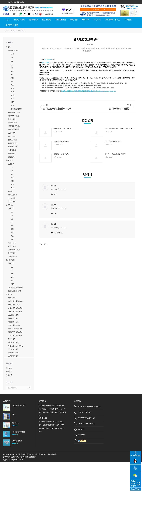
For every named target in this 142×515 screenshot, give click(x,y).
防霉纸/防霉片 (12, 143)
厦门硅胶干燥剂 (110, 48)
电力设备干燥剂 (13, 342)
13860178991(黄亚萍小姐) (86, 418)
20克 (12, 78)
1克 (12, 57)
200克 (12, 92)
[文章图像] (45, 132)
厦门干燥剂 (50, 48)
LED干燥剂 (11, 339)
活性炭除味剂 (12, 195)
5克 (12, 68)
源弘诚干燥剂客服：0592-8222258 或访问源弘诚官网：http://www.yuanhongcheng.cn (88, 91)
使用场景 (9, 294)
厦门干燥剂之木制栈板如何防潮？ (115, 154)
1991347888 (82, 435)
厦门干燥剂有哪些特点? (61, 141)
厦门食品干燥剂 (87, 51)
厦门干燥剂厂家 (59, 48)
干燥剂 (8, 47)
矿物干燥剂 (12, 119)
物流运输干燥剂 (13, 353)
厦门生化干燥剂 (90, 48)
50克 (12, 85)
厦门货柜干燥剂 (120, 48)
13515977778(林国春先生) (86, 423)
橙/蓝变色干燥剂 (13, 129)
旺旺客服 (135, 468)
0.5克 (12, 54)
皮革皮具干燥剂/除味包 (15, 308)
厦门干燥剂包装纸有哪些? (113, 141)
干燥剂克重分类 (13, 50)
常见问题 (90, 44)
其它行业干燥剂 (13, 356)
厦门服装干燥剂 (69, 48)
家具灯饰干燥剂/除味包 (15, 332)
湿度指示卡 (12, 157)
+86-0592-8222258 (84, 412)
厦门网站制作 (52, 454)
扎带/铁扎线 (12, 150)
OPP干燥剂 (12, 246)
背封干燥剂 (12, 243)
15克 (12, 74)
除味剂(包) (9, 160)
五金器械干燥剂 (13, 315)
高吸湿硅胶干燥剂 (14, 112)
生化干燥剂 (12, 133)
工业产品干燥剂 (13, 349)
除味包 (10, 191)
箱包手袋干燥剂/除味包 (15, 301)
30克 (12, 81)
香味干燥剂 (12, 136)
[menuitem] (7, 20)
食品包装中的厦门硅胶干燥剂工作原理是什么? (119, 128)
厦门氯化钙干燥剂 (79, 48)
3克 (12, 64)
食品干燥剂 (9, 205)
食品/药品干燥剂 (13, 116)
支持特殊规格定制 (16, 109)
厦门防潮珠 (128, 48)
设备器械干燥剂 (13, 322)
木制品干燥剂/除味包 (15, 328)
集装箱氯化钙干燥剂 (14, 291)
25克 (12, 236)
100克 (12, 88)
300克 (12, 98)
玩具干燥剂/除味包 (14, 325)
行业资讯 (9, 371)
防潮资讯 (9, 375)
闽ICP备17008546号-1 (16, 460)
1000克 (13, 105)
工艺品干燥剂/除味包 (15, 335)
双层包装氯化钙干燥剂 (15, 287)
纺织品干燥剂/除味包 (15, 311)
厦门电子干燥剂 (100, 48)
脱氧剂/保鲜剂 (12, 147)
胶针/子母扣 (12, 153)
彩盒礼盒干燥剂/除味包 (15, 346)
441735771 (81, 429)
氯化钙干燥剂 (12, 122)
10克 (12, 71)
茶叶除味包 (12, 198)
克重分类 (11, 164)
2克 (12, 61)
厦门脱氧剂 (32, 457)
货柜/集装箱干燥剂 (14, 126)
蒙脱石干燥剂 (12, 140)
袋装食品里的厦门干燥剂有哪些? (49, 428)
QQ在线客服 (135, 460)
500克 (12, 102)
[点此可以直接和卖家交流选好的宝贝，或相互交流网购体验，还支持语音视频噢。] (82, 440)
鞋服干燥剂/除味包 (14, 304)
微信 (135, 475)
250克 (12, 95)
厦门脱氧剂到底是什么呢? (47, 405)
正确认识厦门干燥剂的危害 (62, 128)
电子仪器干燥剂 (13, 318)
